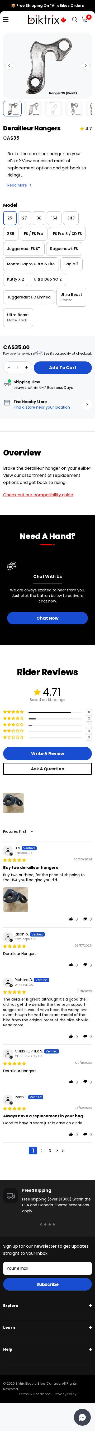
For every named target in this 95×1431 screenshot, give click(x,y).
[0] (85, 19)
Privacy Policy (66, 1394)
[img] (14, 860)
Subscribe (47, 1284)
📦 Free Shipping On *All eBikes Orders (47, 5)
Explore (10, 1305)
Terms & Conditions (35, 1394)
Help (7, 1349)
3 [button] (50, 1150)
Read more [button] (13, 1025)
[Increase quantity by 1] (26, 367)
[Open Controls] (82, 1417)
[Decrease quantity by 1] (9, 367)
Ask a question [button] (47, 769)
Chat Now (47, 618)
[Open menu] (5, 19)
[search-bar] (75, 19)
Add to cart (63, 368)
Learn (9, 1327)
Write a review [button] (47, 754)
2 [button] (41, 1150)
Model (10, 205)
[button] (9, 66)
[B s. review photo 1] (15, 899)
